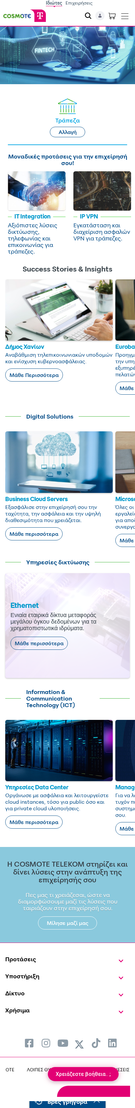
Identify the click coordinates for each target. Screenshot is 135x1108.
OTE (10, 1069)
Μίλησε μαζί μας (67, 923)
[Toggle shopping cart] (112, 15)
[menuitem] (29, 1043)
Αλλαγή (68, 132)
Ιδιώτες (54, 3)
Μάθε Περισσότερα (34, 375)
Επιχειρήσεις (79, 3)
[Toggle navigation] (124, 14)
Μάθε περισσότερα (34, 534)
